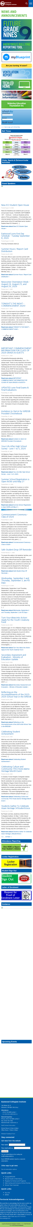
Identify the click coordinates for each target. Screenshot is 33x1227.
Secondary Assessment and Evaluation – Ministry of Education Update (13, 657)
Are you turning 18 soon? (16, 65)
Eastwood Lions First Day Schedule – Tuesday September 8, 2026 (15, 236)
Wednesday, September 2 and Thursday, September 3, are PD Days (15, 580)
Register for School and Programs (15, 1181)
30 (6, 837)
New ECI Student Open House (15, 205)
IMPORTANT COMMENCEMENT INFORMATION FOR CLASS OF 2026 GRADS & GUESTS (16, 350)
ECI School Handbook (17, 1225)
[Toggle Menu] (30, 3)
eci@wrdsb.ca (14, 1122)
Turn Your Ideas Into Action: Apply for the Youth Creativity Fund (15, 620)
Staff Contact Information (8, 1125)
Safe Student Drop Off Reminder (16, 550)
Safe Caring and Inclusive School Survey (17, 1183)
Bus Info (7, 1193)
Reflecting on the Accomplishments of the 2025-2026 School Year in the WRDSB (16, 694)
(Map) (16, 1107)
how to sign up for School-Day (12, 127)
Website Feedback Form (8, 1134)
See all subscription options (9, 1169)
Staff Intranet (27, 1224)
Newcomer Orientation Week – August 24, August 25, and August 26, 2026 (15, 284)
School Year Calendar (12, 1185)
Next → (9, 837)
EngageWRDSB (10, 1177)
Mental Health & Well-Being (13, 1179)
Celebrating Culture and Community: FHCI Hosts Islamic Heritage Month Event (15, 769)
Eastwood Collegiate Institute (11, 3)
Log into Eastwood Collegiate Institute (11, 1224)
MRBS (7, 1195)
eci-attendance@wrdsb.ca (10, 1114)
